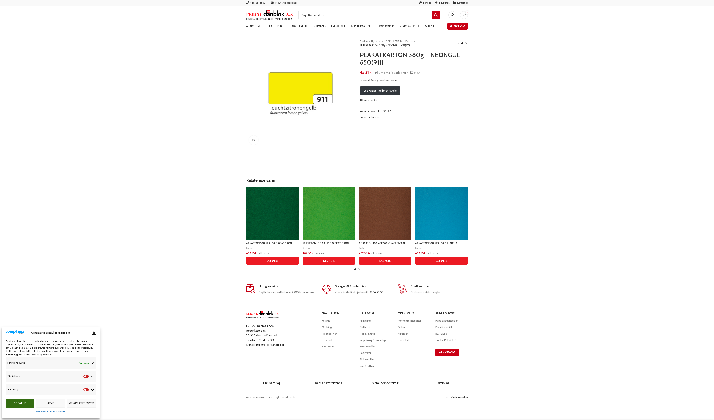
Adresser (403, 333)
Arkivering (365, 320)
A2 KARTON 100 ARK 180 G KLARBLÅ (436, 243)
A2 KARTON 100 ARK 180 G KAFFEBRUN (382, 243)
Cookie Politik (41, 411)
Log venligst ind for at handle (380, 90)
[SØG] (436, 15)
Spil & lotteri (367, 366)
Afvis (50, 403)
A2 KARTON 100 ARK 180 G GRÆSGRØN (326, 243)
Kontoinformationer (409, 320)
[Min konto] (452, 15)
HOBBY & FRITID (393, 41)
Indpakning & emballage (373, 340)
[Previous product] (458, 43)
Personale (327, 340)
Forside (364, 41)
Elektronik (365, 327)
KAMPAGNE (449, 352)
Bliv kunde (441, 333)
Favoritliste (404, 340)
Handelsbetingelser (446, 320)
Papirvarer (365, 353)
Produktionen (329, 333)
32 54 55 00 (377, 292)
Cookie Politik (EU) (445, 340)
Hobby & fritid (367, 333)
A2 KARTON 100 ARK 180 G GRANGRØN (269, 243)
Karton (409, 41)
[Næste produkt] (466, 43)
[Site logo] (269, 14)
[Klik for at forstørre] (253, 140)
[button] (94, 333)
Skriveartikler (367, 359)
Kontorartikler (367, 346)
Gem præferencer (81, 403)
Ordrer (401, 327)
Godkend (20, 403)
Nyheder (376, 41)
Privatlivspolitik (57, 411)
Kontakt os (328, 346)
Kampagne (459, 26)
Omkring (327, 327)
